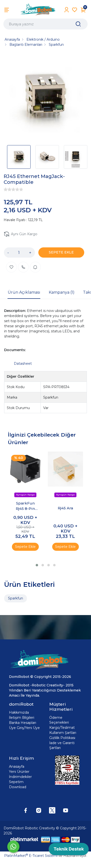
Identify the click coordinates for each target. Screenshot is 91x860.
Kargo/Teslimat (62, 727)
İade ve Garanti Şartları (61, 745)
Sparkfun (15, 598)
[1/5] (6, 189)
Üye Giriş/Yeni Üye (24, 728)
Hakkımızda (19, 712)
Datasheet (23, 363)
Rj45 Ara (65, 508)
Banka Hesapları (22, 722)
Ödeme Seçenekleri (59, 720)
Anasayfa (16, 766)
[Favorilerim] (75, 10)
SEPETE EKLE (61, 252)
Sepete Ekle (25, 546)
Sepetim (16, 782)
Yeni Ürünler (19, 771)
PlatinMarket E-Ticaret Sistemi (31, 855)
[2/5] (7, 189)
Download (17, 787)
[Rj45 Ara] (65, 469)
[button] (37, 565)
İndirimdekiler (20, 777)
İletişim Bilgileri (21, 717)
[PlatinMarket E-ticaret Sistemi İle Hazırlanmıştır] (24, 839)
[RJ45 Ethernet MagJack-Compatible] (45, 97)
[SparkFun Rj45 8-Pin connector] (25, 469)
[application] (68, 850)
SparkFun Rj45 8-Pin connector (25, 506)
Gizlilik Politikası (62, 738)
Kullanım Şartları (62, 732)
